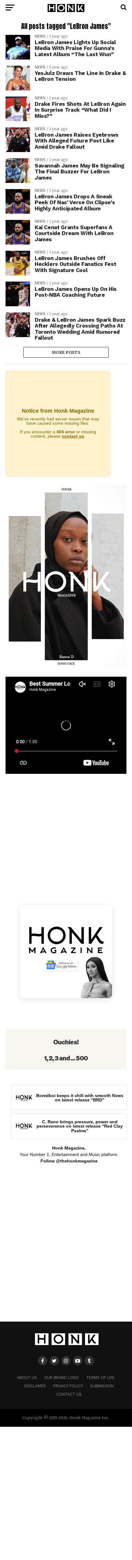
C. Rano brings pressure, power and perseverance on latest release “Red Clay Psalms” (80, 1126)
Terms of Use (100, 1377)
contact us (73, 436)
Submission (102, 1386)
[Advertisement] (66, 1246)
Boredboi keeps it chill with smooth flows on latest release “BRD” (79, 1097)
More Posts (66, 352)
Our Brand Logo (61, 1377)
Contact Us (69, 1394)
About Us (27, 1377)
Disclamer (35, 1386)
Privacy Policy (68, 1386)
